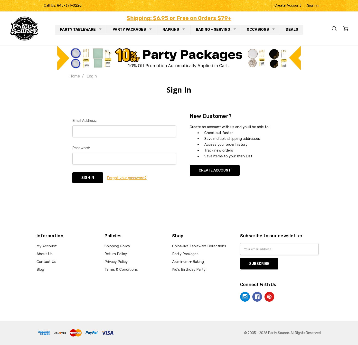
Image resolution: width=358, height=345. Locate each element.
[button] (179, 58)
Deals (292, 29)
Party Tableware (78, 29)
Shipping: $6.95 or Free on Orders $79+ (179, 18)
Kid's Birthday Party (189, 269)
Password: (81, 148)
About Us (45, 254)
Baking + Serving (213, 29)
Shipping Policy (117, 246)
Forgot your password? (127, 178)
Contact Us (46, 261)
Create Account (287, 5)
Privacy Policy (116, 261)
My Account (47, 246)
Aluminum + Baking (188, 261)
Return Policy (115, 254)
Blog (40, 269)
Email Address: (84, 120)
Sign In (313, 5)
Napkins (170, 29)
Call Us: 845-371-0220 (63, 5)
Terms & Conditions (121, 269)
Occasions (258, 29)
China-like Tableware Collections (199, 246)
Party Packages (129, 29)
